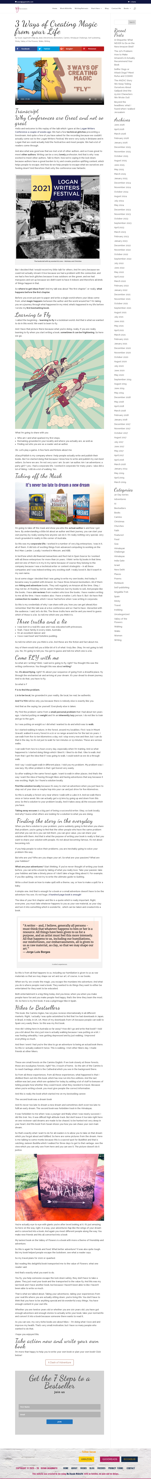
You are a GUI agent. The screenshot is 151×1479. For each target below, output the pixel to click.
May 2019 (119, 393)
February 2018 (121, 415)
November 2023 (122, 214)
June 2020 (119, 370)
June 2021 (119, 321)
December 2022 (122, 245)
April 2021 (119, 330)
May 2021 (119, 326)
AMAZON (86, 1459)
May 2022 (119, 272)
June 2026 (119, 125)
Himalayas (119, 556)
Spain (117, 596)
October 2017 (121, 433)
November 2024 (122, 187)
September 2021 (122, 308)
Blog (107, 8)
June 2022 (119, 268)
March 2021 (120, 335)
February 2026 (121, 138)
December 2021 (122, 294)
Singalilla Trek (121, 592)
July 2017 (118, 442)
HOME (65, 1468)
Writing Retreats (81, 8)
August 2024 (120, 196)
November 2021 (122, 299)
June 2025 (119, 165)
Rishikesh (119, 583)
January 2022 (120, 290)
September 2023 (122, 223)
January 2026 (121, 142)
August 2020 (120, 361)
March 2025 (120, 174)
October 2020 (121, 357)
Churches (119, 526)
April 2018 (119, 406)
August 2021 (120, 312)
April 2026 (119, 129)
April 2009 (119, 477)
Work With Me (66, 8)
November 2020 (122, 352)
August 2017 (120, 437)
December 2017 (122, 424)
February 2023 (121, 236)
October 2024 (121, 192)
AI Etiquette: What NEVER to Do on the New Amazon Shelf (124, 43)
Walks (41, 41)
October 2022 (121, 254)
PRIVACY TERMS (115, 1468)
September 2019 (122, 379)
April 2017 (119, 455)
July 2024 (119, 201)
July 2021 (118, 317)
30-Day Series (121, 494)
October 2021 (121, 303)
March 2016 (120, 464)
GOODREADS (109, 1459)
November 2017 (122, 428)
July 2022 (119, 263)
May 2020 (119, 375)
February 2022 (121, 285)
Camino (67, 38)
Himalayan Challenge (78, 38)
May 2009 (119, 473)
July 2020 (119, 366)
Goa (116, 544)
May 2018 (119, 402)
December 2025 (122, 147)
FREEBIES (101, 1468)
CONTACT (131, 1468)
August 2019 (120, 384)
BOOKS (83, 1468)
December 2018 (122, 397)
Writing (47, 41)
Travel (117, 605)
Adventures (48, 38)
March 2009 (120, 482)
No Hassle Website (75, 1473)
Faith (116, 530)
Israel (117, 565)
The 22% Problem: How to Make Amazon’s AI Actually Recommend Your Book (124, 58)
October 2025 (121, 156)
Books (126, 8)
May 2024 (119, 205)
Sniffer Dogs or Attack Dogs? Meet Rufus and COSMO (124, 72)
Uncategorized (121, 614)
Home (54, 8)
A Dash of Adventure (59, 1362)
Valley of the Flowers (29, 41)
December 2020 (122, 348)
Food (116, 539)
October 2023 (121, 218)
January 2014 (120, 468)
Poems (117, 578)
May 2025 (119, 169)
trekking (118, 610)
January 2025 (120, 178)
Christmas (119, 521)
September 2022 (122, 259)
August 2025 (120, 160)
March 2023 (120, 232)
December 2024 (122, 183)
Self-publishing (94, 38)
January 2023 (120, 241)
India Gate (119, 560)
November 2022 (122, 250)
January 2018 (120, 419)
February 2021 (121, 339)
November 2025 (122, 151)
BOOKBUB (129, 1459)
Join (59, 1422)
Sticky (17, 41)
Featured (119, 535)
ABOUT (74, 1468)
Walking (118, 626)
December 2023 (122, 209)
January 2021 (120, 343)
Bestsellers (58, 38)
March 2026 (120, 133)
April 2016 (119, 460)
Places (117, 574)
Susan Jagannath (24, 38)
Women (118, 635)
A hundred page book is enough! (64, 894)
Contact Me (116, 8)
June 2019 (119, 388)
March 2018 (120, 410)
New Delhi (119, 569)
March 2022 (120, 281)
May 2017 (119, 451)
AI (115, 503)
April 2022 (119, 276)
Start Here (95, 8)
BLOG (92, 1468)
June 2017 (119, 446)
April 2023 (119, 227)
